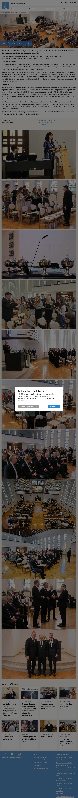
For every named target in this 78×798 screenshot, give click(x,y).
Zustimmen (54, 407)
